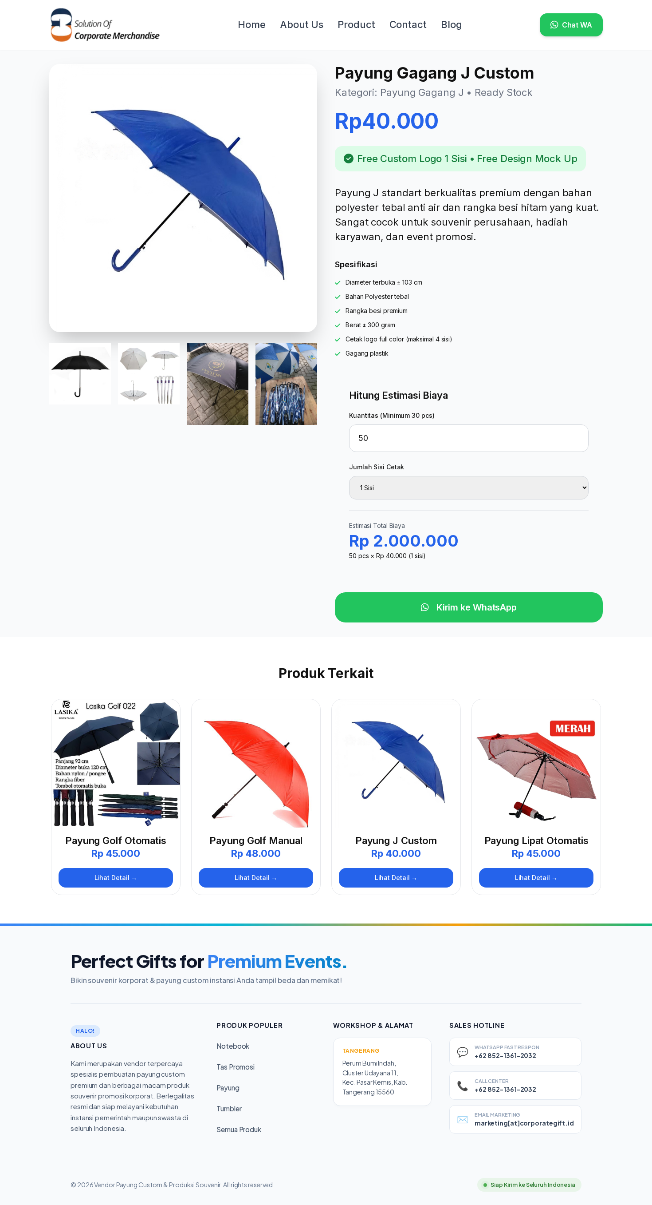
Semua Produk (238, 1129)
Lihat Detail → (115, 877)
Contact (408, 24)
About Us (301, 24)
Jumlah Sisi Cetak (376, 467)
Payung (227, 1087)
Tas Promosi (235, 1066)
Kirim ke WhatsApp (475, 607)
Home (252, 24)
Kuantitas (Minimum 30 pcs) (391, 415)
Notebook (232, 1046)
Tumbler (228, 1108)
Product (356, 24)
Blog (451, 24)
